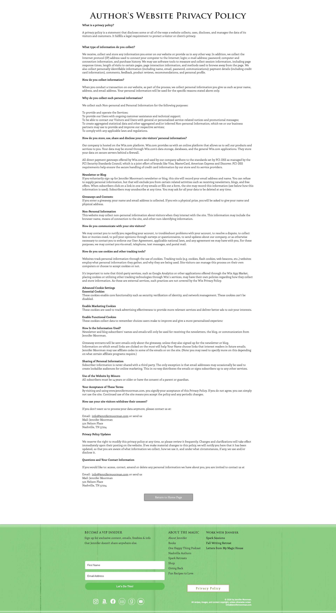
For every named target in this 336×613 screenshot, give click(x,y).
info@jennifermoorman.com (110, 416)
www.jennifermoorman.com (127, 390)
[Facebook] (113, 601)
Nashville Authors (179, 553)
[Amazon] (104, 601)
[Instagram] (95, 601)
